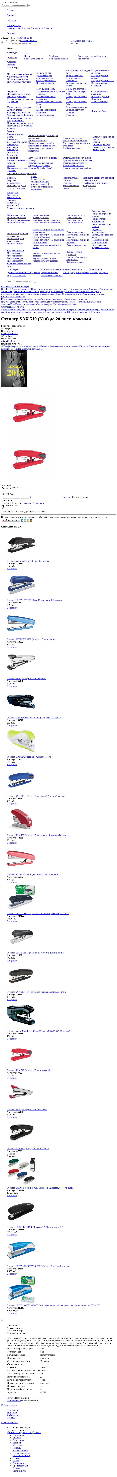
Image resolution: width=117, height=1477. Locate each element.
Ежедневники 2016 (72, 269)
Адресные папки (74, 220)
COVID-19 (12, 53)
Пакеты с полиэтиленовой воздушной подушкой (41, 164)
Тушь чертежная (71, 185)
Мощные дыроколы (16, 96)
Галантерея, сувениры (51, 275)
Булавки (70, 115)
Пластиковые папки (76, 232)
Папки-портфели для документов (17, 234)
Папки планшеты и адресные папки (75, 216)
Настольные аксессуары (19, 118)
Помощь (11, 1418)
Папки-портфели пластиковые (15, 239)
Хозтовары (12, 269)
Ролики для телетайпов (12, 150)
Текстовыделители (16, 188)
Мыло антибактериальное (33, 57)
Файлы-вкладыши (75, 262)
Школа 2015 (96, 269)
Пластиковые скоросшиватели (15, 254)
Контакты (11, 33)
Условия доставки (21, 1453)
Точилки (11, 200)
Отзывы (16, 1468)
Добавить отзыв (9, 1405)
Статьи (16, 1460)
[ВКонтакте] (22, 520)
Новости (26, 28)
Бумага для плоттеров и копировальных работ (74, 164)
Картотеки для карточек (44, 258)
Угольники (88, 188)
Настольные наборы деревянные (46, 97)
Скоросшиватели (15, 250)
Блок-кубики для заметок (75, 140)
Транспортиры (90, 180)
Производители (20, 1466)
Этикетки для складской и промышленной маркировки (42, 144)
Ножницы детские (100, 96)
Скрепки (70, 112)
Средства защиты (11, 63)
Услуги (16, 1458)
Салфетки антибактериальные (58, 57)
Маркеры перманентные (14, 181)
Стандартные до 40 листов (20, 115)
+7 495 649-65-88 (23, 38)
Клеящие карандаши (46, 110)
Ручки (34, 176)
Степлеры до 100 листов (66, 312)
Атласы (11, 165)
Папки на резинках (16, 217)
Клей (38, 107)
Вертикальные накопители (73, 79)
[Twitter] (25, 520)
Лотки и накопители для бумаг (56, 299)
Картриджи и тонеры (51, 269)
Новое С (59, 294)
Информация (13, 1415)
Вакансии (48, 28)
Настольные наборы (46, 89)
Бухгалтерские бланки (104, 147)
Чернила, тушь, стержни (70, 179)
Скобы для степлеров (76, 89)
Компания (12, 1412)
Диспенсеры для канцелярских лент (45, 76)
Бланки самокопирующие (101, 143)
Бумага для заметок (72, 138)
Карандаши (12, 192)
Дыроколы (12, 91)
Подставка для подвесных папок (100, 246)
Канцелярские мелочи (76, 107)
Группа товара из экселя (43, 294)
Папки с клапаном (16, 222)
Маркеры (11, 178)
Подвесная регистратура (98, 230)
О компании (19, 1435)
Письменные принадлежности (22, 173)
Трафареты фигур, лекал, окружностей (95, 184)
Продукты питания (16, 275)
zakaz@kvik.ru (8, 341)
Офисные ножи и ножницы (99, 92)
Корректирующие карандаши (100, 84)
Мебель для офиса (99, 272)
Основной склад (15, 1400)
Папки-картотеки (15, 243)
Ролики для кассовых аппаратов (17, 140)
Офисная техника (49, 272)
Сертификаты (19, 1471)
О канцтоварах (14, 25)
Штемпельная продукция (19, 74)
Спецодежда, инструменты (76, 272)
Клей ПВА (41, 112)
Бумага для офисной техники (77, 158)
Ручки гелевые (38, 179)
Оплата (10, 15)
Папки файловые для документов (76, 258)
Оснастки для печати (17, 77)
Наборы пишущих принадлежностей (40, 182)
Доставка (11, 20)
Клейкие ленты (43, 73)
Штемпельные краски (18, 79)
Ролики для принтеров (12, 145)
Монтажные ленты (45, 83)
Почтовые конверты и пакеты (43, 158)
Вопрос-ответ (19, 1463)
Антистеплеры (14, 110)
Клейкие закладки (72, 148)
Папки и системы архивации (21, 208)
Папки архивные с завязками (47, 222)
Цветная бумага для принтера (77, 160)
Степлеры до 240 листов (42, 312)
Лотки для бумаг (99, 111)
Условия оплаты (20, 1450)
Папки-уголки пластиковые (99, 220)
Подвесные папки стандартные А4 (100, 241)
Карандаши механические (14, 196)
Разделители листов (76, 245)
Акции (10, 10)
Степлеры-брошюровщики (77, 309)
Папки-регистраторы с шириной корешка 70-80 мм (48, 236)
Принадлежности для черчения (98, 178)
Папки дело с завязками (19, 220)
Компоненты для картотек (45, 261)
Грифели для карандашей (13, 203)
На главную (12, 1410)
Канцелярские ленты (46, 80)
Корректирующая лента (102, 80)
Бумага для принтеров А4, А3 (77, 168)
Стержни (67, 183)
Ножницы (96, 99)
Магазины (18, 1445)
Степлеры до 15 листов (89, 312)
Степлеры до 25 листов (18, 112)
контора (11, 1398)
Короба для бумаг (74, 75)
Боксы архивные (41, 217)
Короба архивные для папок (46, 220)
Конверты (33, 160)
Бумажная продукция (12, 156)
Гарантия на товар (21, 1455)
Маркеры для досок (16, 185)
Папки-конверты (100, 211)
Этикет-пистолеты (37, 140)
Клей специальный (45, 115)
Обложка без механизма (19, 263)
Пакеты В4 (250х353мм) (40, 168)
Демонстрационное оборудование (23, 272)
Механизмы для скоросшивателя (15, 259)
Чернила (67, 188)
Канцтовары (13, 67)
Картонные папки (16, 215)
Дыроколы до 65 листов (19, 94)
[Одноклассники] (28, 520)
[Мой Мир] (31, 520)
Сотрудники (37, 28)
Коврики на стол (15, 120)
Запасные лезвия (99, 101)
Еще (9, 266)
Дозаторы (12, 57)
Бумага (10, 131)
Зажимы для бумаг (75, 110)
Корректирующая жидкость (99, 76)
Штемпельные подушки (19, 82)
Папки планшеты (74, 222)
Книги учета (99, 149)
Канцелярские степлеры (19, 107)
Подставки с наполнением (20, 123)
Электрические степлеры (17, 312)
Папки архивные (41, 215)
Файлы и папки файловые (74, 253)
